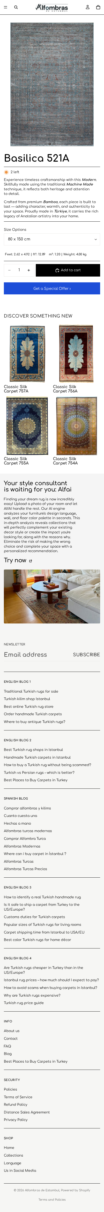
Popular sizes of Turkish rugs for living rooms (42, 925)
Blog (8, 1054)
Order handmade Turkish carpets (33, 714)
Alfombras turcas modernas (28, 831)
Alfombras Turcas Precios (25, 869)
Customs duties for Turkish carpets (34, 917)
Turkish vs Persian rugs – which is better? (39, 773)
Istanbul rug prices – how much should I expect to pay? (51, 980)
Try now (16, 560)
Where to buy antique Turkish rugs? (34, 722)
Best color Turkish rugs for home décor (37, 940)
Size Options (15, 230)
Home (9, 1148)
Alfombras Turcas (19, 861)
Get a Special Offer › (52, 289)
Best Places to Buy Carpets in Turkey (35, 780)
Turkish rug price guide (24, 1003)
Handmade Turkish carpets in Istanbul (37, 757)
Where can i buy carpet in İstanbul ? (35, 854)
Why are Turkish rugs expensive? (32, 995)
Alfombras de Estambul (42, 1190)
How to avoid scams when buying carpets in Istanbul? (50, 988)
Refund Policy (15, 1104)
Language (12, 1163)
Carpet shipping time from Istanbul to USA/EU (44, 932)
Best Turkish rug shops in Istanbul (33, 750)
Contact (11, 1038)
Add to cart (71, 270)
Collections (13, 1155)
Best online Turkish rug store (28, 707)
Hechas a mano (17, 823)
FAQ (7, 1046)
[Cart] (98, 7)
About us (12, 1031)
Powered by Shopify (75, 1190)
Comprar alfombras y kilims (27, 808)
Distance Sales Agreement (27, 1112)
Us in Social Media (20, 1170)
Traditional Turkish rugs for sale (31, 691)
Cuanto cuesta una (20, 816)
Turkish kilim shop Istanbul (27, 699)
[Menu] (5, 7)
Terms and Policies (52, 1199)
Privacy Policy (16, 1120)
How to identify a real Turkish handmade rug (42, 897)
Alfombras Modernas (22, 846)
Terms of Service (18, 1097)
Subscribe (86, 654)
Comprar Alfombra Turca (25, 839)
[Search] (16, 7)
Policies (10, 1089)
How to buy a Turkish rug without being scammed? (47, 765)
